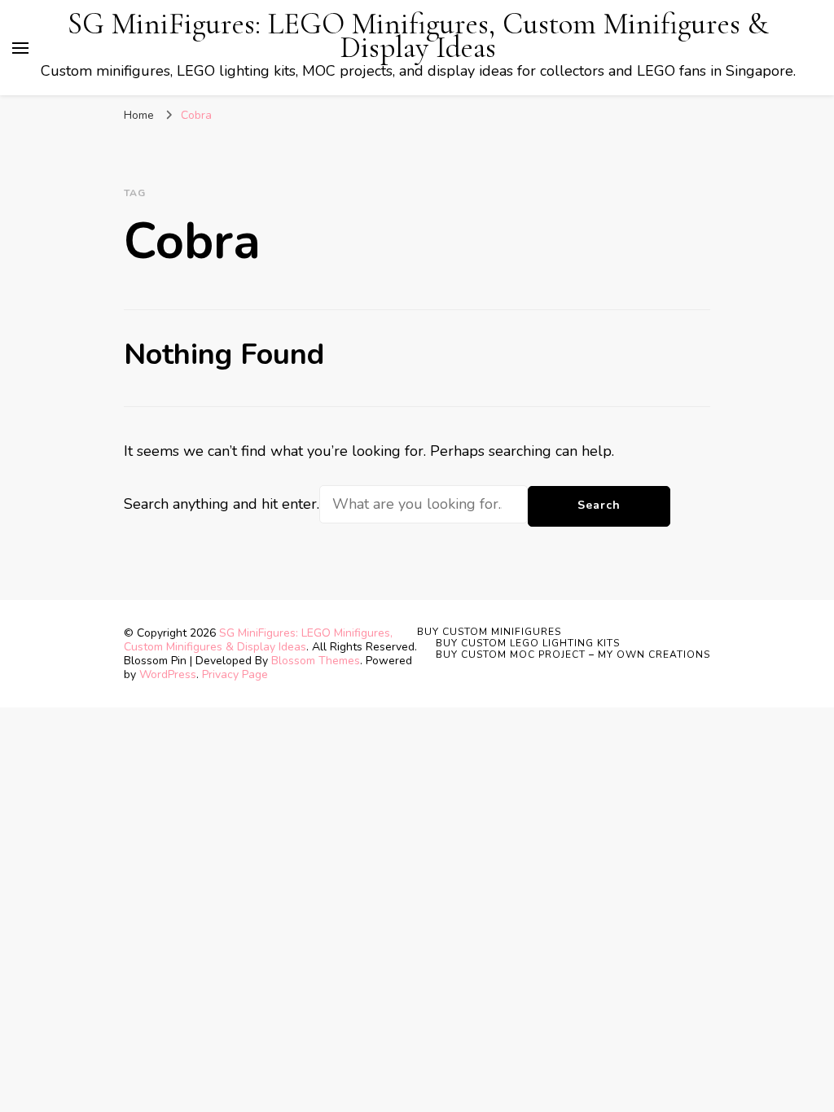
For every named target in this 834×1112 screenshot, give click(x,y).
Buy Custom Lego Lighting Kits (528, 643)
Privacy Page (235, 674)
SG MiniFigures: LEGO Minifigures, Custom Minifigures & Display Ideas (418, 36)
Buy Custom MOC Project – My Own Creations (573, 654)
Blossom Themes (315, 660)
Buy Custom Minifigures (489, 631)
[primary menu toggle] (20, 48)
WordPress (167, 674)
